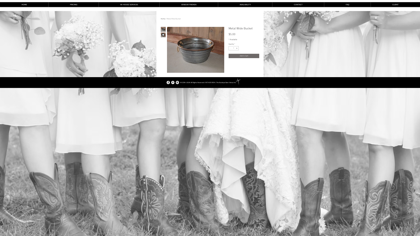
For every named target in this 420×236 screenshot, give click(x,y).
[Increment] (237, 48)
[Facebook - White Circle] (168, 82)
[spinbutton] (234, 48)
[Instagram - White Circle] (177, 82)
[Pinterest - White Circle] (172, 82)
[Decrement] (230, 48)
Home (163, 19)
